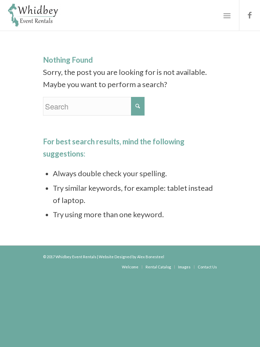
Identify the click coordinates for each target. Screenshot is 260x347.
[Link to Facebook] (250, 15)
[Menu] (227, 15)
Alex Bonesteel (150, 256)
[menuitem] (130, 267)
